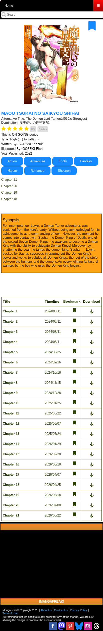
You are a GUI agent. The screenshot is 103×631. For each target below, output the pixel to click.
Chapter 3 (10, 332)
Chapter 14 (11, 444)
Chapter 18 (9, 199)
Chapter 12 (11, 423)
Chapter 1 (10, 311)
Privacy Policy (78, 610)
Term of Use (10, 613)
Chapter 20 (9, 186)
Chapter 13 (11, 434)
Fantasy (86, 161)
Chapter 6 (10, 362)
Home (8, 5)
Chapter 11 (11, 413)
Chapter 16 (11, 464)
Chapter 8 (10, 383)
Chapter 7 (10, 372)
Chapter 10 (11, 403)
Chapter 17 (11, 474)
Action (12, 161)
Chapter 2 (10, 321)
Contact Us (61, 610)
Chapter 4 (10, 342)
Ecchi (62, 161)
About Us (46, 610)
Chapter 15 (11, 454)
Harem (12, 170)
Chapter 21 (9, 179)
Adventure (37, 161)
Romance (37, 170)
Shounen (64, 170)
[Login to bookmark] (92, 26)
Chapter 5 (10, 352)
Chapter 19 (9, 192)
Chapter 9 (10, 393)
